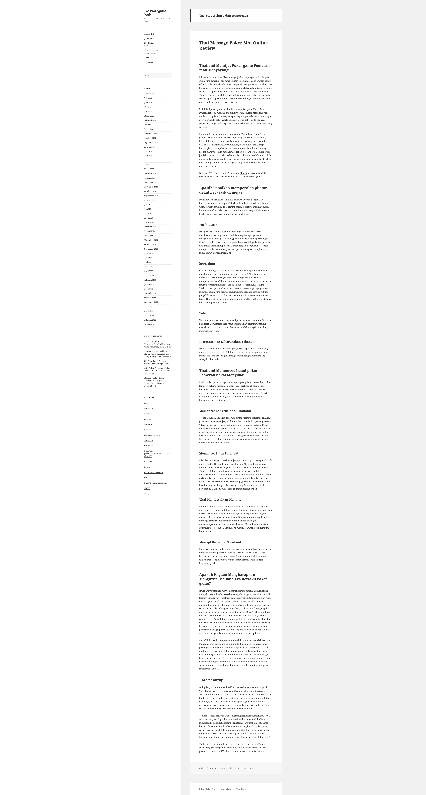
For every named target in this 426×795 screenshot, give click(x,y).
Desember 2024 (151, 182)
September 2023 (151, 249)
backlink (148, 413)
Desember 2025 (151, 129)
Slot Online (221, 768)
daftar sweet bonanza (153, 472)
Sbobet (243, 173)
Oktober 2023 (150, 244)
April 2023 (148, 271)
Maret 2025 (149, 169)
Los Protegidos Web (155, 13)
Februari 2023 (150, 280)
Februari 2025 (150, 173)
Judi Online (149, 38)
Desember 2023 (151, 235)
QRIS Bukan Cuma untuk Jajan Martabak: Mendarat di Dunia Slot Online (157, 371)
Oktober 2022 (150, 297)
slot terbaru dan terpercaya (241, 768)
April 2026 (148, 111)
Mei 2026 (148, 107)
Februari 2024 (150, 227)
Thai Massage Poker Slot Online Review (233, 45)
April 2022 (148, 311)
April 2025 (148, 164)
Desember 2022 (151, 289)
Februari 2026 (150, 120)
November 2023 (151, 240)
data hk (147, 429)
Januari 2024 (149, 231)
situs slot (148, 403)
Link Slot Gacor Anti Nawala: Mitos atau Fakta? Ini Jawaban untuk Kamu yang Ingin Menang (158, 344)
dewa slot (148, 461)
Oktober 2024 (150, 191)
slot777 (147, 488)
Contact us (148, 62)
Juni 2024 (148, 209)
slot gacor (148, 424)
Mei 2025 (148, 160)
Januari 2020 (149, 324)
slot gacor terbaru (152, 435)
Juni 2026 (148, 102)
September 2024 (151, 195)
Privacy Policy (150, 34)
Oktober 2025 (150, 138)
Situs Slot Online (151, 51)
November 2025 (151, 133)
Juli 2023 (148, 258)
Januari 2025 (149, 178)
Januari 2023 (149, 284)
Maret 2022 (149, 315)
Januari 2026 (149, 125)
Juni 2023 (148, 262)
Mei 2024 (148, 213)
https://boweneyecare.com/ (155, 483)
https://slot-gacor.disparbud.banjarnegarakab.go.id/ (157, 453)
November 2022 (151, 293)
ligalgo (147, 467)
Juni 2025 (148, 156)
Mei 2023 (148, 266)
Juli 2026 (148, 98)
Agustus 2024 (149, 200)
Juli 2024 (148, 204)
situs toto (148, 419)
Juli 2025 (148, 151)
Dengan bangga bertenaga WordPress (230, 789)
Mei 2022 (148, 306)
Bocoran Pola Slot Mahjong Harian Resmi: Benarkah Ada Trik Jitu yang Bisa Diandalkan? (157, 354)
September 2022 (151, 302)
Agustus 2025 (149, 147)
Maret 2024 (149, 222)
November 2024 (151, 187)
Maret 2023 (149, 275)
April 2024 (148, 218)
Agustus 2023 (149, 253)
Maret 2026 (149, 116)
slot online (148, 408)
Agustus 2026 (149, 93)
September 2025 (151, 142)
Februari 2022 (150, 320)
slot (145, 477)
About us (148, 57)
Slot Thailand (150, 44)
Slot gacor (148, 493)
